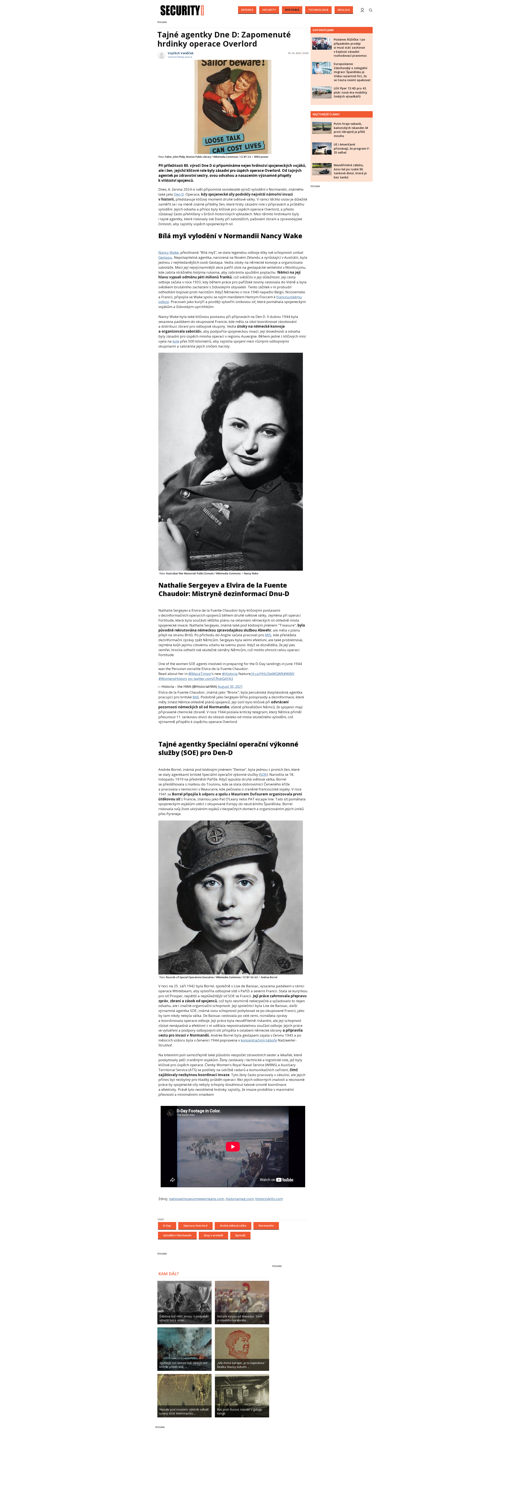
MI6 (196, 697)
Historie (292, 10)
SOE (263, 774)
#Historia (230, 673)
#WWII (288, 673)
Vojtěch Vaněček (181, 53)
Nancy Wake (168, 252)
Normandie (266, 1225)
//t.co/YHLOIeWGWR (267, 673)
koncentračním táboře (259, 1040)
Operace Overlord (195, 1225)
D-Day (167, 1225)
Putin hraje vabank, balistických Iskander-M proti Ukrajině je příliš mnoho (351, 130)
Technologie (318, 10)
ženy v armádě (213, 1235)
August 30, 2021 (230, 686)
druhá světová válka (233, 1225)
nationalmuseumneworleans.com (196, 1198)
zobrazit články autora (180, 56)
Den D (179, 194)
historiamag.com (240, 1198)
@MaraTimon (199, 673)
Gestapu (165, 257)
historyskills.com (269, 1198)
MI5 (268, 635)
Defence (247, 10)
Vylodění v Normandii (177, 1235)
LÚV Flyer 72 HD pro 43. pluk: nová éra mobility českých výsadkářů (350, 92)
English (344, 10)
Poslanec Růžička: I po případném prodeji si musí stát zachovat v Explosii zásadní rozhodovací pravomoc (350, 47)
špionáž (240, 1235)
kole (175, 341)
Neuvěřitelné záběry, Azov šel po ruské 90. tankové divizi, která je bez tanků (350, 171)
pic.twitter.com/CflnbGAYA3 (210, 678)
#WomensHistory (172, 678)
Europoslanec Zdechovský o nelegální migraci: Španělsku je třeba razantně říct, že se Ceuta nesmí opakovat (352, 72)
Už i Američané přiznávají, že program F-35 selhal (352, 148)
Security (269, 10)
